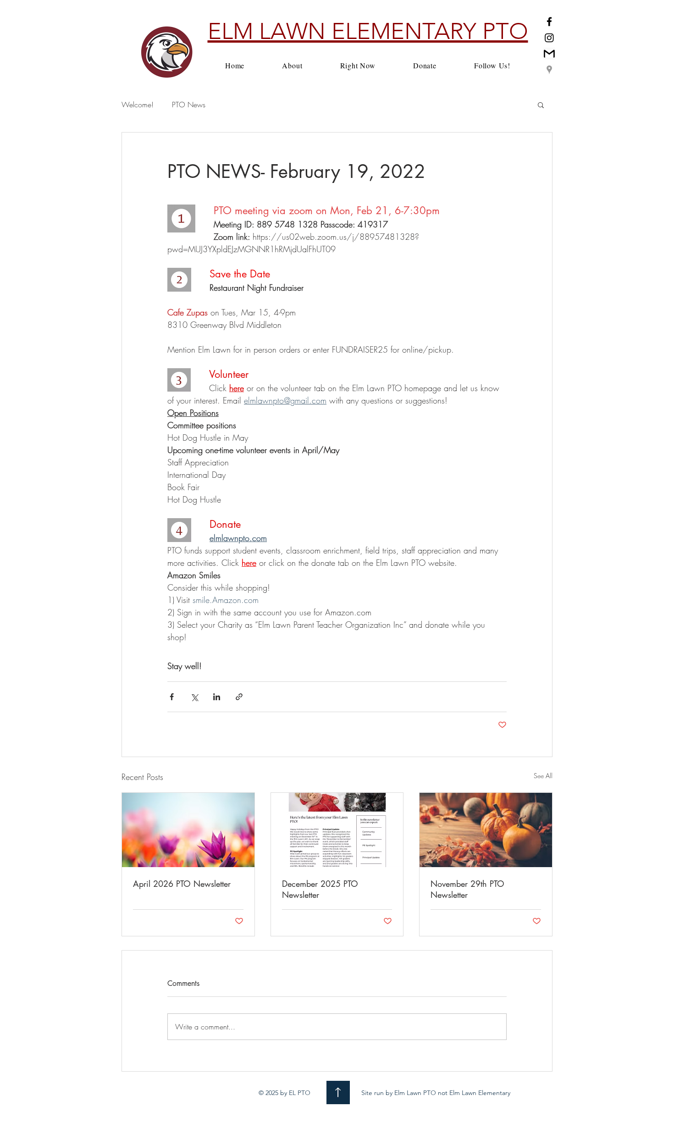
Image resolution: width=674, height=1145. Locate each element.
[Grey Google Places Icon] (549, 70)
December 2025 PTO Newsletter (320, 889)
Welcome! (138, 105)
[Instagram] (549, 38)
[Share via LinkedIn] (216, 696)
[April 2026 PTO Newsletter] (188, 830)
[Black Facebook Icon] (549, 22)
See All (543, 775)
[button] (540, 104)
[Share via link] (239, 696)
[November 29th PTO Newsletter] (486, 830)
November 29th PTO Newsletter (467, 889)
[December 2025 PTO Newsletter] (337, 830)
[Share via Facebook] (171, 696)
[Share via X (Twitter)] (194, 696)
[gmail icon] (549, 54)
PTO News (188, 105)
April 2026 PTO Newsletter (182, 883)
